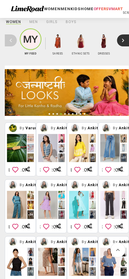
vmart (116, 9)
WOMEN (13, 22)
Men (33, 22)
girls (51, 22)
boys (71, 22)
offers (101, 9)
